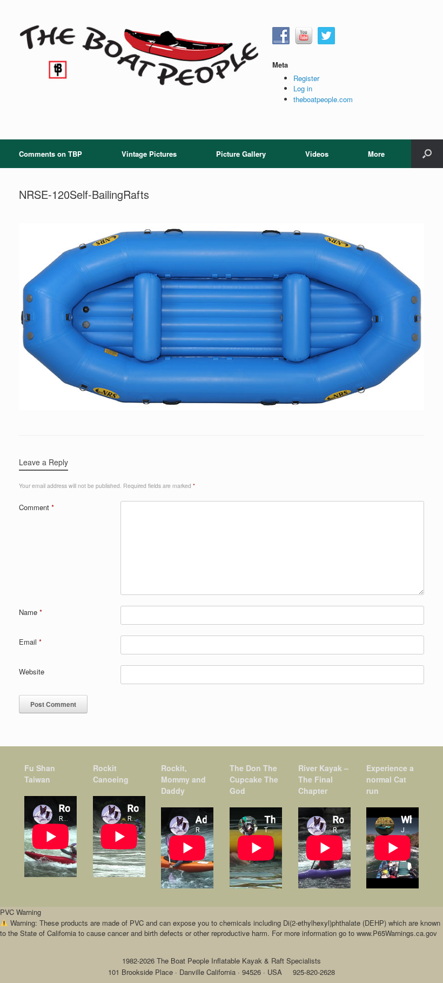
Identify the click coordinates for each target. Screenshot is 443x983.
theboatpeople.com (323, 99)
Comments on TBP (50, 154)
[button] (427, 153)
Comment (36, 507)
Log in (302, 88)
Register (306, 78)
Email (30, 642)
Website (31, 671)
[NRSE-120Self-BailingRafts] (221, 407)
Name (30, 612)
